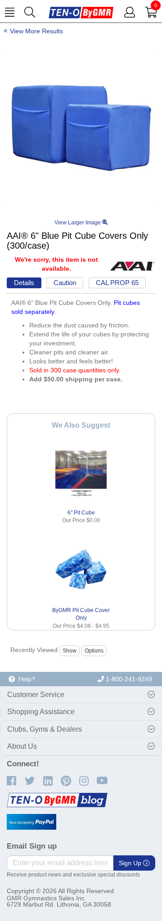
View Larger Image (78, 222)
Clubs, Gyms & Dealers (44, 729)
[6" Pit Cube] (81, 472)
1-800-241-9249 (128, 679)
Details (24, 282)
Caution (65, 282)
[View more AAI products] (132, 265)
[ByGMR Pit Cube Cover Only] (81, 569)
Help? (25, 679)
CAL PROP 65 (117, 282)
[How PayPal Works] (31, 822)
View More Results (36, 31)
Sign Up (131, 863)
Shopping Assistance (41, 711)
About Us (22, 746)
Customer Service (35, 694)
